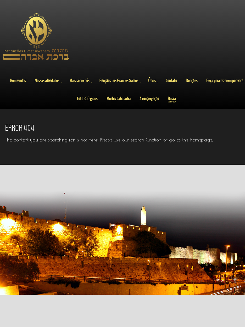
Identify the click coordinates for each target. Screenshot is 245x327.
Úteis (152, 80)
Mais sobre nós (79, 80)
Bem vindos (18, 80)
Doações (192, 80)
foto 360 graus (87, 98)
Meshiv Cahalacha (118, 98)
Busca (172, 99)
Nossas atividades (47, 80)
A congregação (149, 98)
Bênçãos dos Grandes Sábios (119, 80)
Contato (171, 80)
